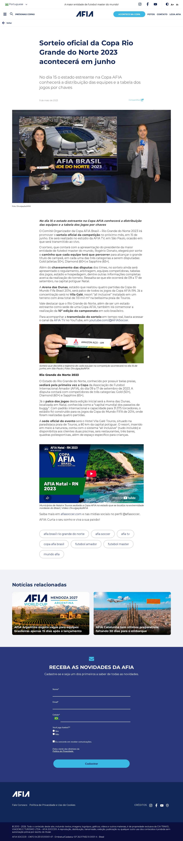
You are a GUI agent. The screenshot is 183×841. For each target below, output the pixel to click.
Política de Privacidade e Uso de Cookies (52, 805)
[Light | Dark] (167, 4)
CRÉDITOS (140, 805)
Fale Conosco (19, 805)
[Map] (167, 806)
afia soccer (103, 534)
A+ (172, 4)
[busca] (11, 14)
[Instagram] (140, 4)
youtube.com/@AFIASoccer (108, 320)
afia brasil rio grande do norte (64, 534)
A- (177, 4)
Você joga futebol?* (61, 727)
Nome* (56, 689)
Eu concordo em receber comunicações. (73, 742)
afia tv (125, 534)
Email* (55, 702)
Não (57, 734)
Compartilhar (134, 100)
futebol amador (86, 544)
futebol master (118, 544)
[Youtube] (155, 4)
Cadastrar (91, 763)
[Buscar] (16, 11)
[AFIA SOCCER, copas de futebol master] (84, 14)
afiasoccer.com (71, 514)
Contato (162, 14)
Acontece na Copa (129, 14)
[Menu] (5, 14)
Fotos (151, 14)
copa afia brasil (54, 544)
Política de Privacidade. (63, 751)
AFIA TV (59, 320)
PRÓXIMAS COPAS (25, 14)
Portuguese (16, 4)
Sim (57, 731)
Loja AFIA (175, 14)
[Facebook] (147, 4)
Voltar (9, 23)
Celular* (56, 715)
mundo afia (52, 554)
